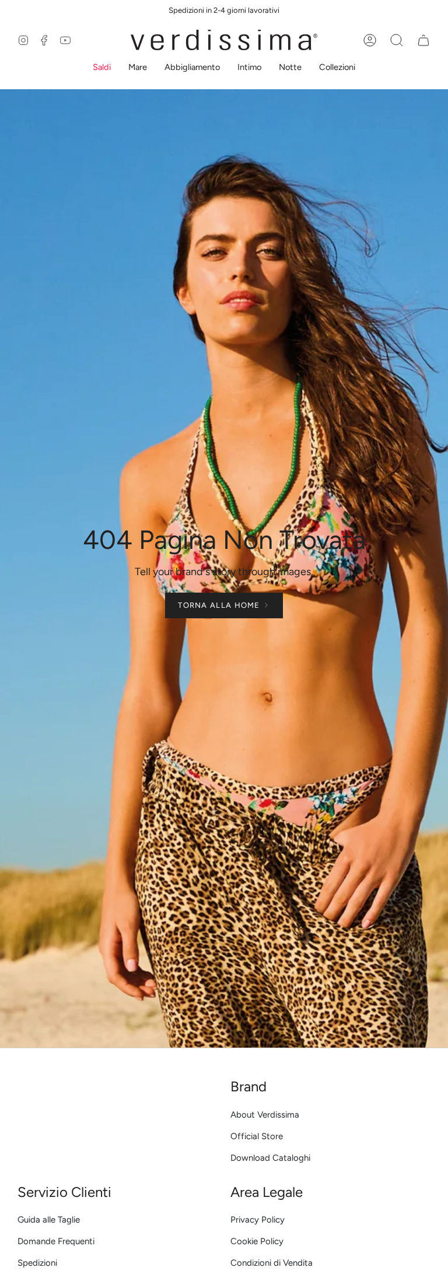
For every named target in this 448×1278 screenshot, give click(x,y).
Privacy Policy (257, 1219)
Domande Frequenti (56, 1241)
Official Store (256, 1136)
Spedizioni (37, 1263)
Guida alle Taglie (49, 1219)
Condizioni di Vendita (271, 1263)
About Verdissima (264, 1114)
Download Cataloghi (270, 1158)
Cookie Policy (257, 1241)
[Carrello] (423, 40)
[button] (102, 68)
